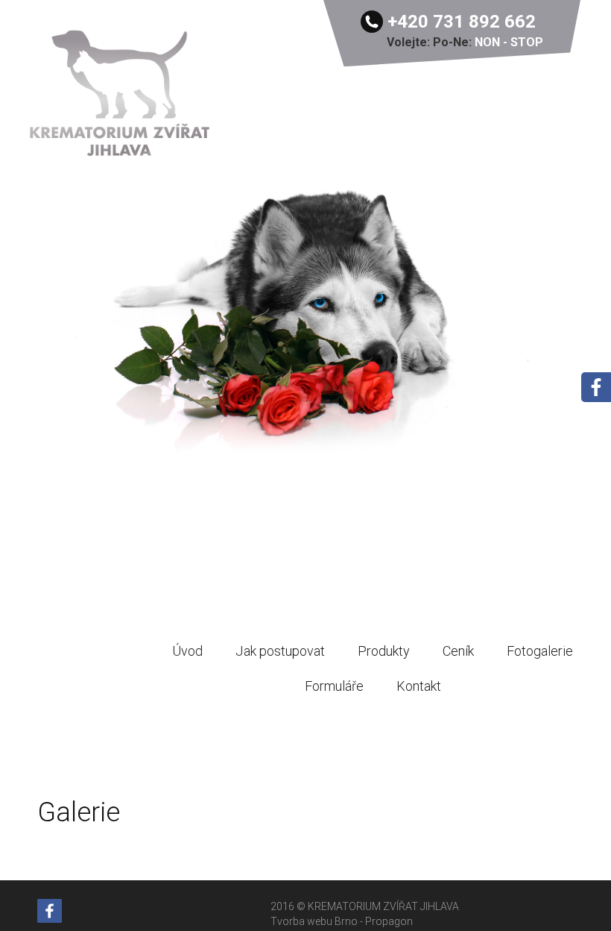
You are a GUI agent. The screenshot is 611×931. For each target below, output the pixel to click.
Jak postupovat (280, 651)
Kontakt (418, 686)
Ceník (458, 651)
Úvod (187, 651)
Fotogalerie (540, 651)
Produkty (384, 651)
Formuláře (334, 686)
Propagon (389, 921)
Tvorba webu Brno (315, 921)
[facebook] (49, 910)
